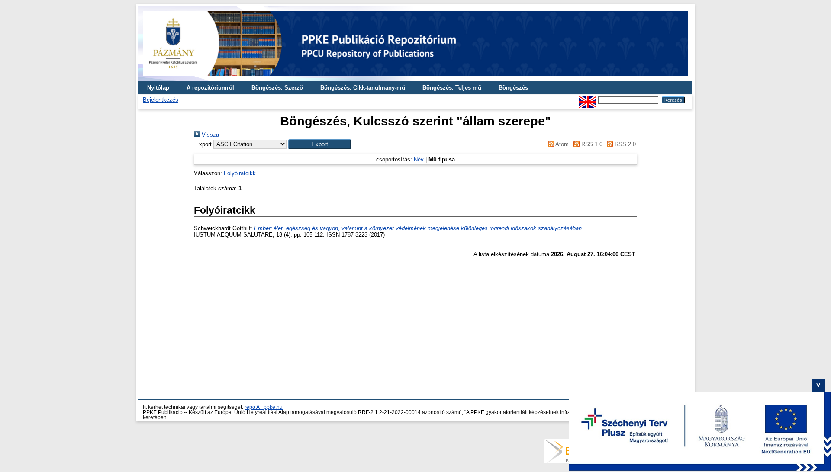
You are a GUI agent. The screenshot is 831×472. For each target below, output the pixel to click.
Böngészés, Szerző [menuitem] (277, 87)
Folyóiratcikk (240, 173)
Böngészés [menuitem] (513, 87)
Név (419, 159)
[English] (587, 99)
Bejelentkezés (160, 99)
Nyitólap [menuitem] (158, 87)
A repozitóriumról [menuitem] (210, 87)
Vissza (209, 135)
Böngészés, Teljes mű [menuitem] (451, 87)
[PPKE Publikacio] (415, 78)
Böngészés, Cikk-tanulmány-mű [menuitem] (362, 87)
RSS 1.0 (591, 144)
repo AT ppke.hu (264, 407)
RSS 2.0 (624, 144)
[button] (319, 144)
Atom (561, 144)
